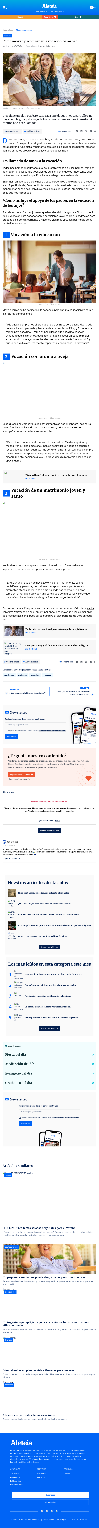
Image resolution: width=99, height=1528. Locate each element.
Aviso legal (61, 1519)
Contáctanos (73, 1519)
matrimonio (9, 675)
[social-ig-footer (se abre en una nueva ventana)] (57, 1511)
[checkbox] (6, 731)
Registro (21, 17)
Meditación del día (19, 1064)
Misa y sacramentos (24, 30)
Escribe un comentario (49, 830)
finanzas (8, 1340)
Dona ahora (48, 17)
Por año (67, 1474)
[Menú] (18, 7)
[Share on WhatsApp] (95, 131)
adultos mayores (11, 1247)
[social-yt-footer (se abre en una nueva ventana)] (42, 1511)
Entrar (57, 820)
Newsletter (41, 1474)
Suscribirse (50, 1495)
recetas (8, 1175)
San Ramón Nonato (57, 11)
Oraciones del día (18, 1083)
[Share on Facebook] (77, 131)
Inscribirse (11, 736)
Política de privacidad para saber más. (52, 731)
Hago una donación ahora (20, 774)
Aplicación (41, 1477)
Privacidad (84, 1519)
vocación (47, 675)
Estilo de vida (15, 1481)
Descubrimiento (16, 1484)
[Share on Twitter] (86, 131)
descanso (9, 1385)
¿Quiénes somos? (48, 1519)
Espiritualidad (8, 30)
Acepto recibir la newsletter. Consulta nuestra (37, 731)
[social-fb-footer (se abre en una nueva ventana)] (47, 1511)
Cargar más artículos (49, 947)
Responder (6, 858)
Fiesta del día (15, 1055)
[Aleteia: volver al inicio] (49, 6)
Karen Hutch (31, 46)
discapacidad (10, 1292)
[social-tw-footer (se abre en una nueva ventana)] (52, 1511)
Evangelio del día (18, 1073)
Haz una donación (32, 1519)
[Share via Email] (91, 131)
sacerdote (35, 675)
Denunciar (16, 858)
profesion (22, 675)
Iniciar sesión (50, 1502)
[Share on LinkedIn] (81, 131)
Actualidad (14, 1474)
